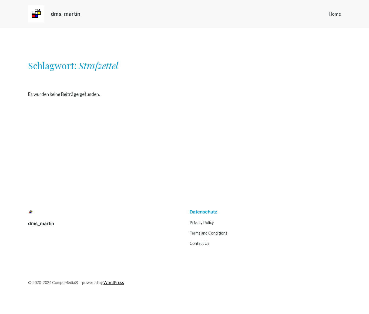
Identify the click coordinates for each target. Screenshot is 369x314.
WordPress (113, 282)
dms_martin (65, 14)
